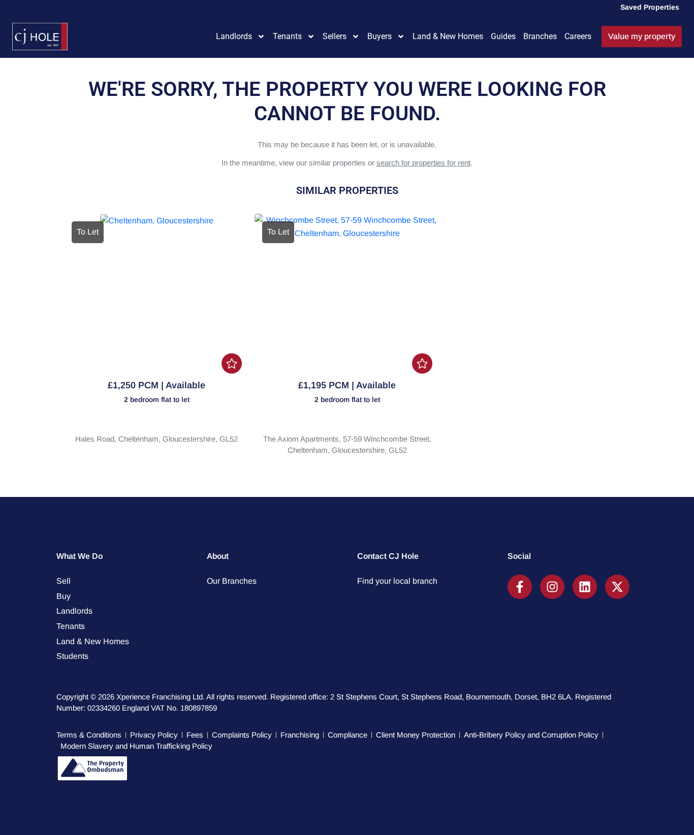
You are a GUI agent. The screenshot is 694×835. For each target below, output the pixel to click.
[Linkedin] (585, 587)
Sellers (334, 36)
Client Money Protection (415, 734)
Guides (503, 36)
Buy (63, 596)
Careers (577, 36)
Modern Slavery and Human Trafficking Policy (136, 746)
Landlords (234, 36)
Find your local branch (397, 581)
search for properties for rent (423, 162)
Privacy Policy (154, 734)
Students (72, 656)
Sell (63, 581)
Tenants (287, 36)
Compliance (347, 734)
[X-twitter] (617, 587)
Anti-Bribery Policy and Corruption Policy (531, 734)
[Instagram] (552, 587)
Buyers (379, 36)
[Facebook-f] (520, 587)
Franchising (299, 734)
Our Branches (232, 581)
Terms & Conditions (88, 734)
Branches (540, 36)
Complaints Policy (242, 734)
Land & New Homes (448, 36)
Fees (194, 734)
